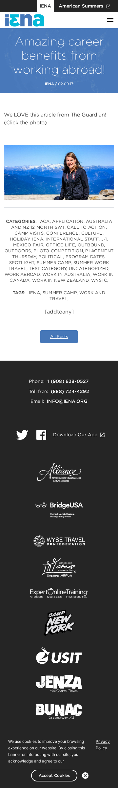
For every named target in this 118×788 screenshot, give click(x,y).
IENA (45, 6)
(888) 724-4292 (70, 391)
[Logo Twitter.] (22, 435)
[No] (85, 775)
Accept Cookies (54, 775)
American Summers (81, 6)
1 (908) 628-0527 (68, 381)
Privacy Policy (103, 744)
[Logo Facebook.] (41, 435)
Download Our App (75, 434)
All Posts (59, 336)
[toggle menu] (110, 20)
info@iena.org (67, 401)
